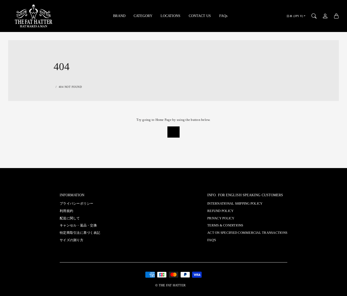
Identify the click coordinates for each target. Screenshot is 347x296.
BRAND (119, 16)
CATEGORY (143, 16)
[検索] (314, 16)
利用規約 (66, 211)
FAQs (223, 16)
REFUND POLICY (220, 211)
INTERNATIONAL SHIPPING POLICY (234, 203)
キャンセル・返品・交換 (78, 225)
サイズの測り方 (71, 240)
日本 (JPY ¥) (295, 16)
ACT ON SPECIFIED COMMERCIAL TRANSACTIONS (247, 233)
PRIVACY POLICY (220, 218)
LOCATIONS (171, 16)
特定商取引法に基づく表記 (80, 233)
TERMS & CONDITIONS (225, 225)
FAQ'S (211, 240)
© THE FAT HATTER (170, 285)
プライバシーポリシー (76, 203)
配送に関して (70, 218)
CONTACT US (200, 16)
